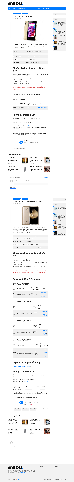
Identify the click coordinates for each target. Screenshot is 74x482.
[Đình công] (19, 184)
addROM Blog (42, 468)
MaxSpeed (45, 108)
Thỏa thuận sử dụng (57, 479)
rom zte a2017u (33, 408)
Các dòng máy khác (16, 13)
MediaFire (24, 366)
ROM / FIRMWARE (12, 8)
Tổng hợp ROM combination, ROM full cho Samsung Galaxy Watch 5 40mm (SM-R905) (36, 168)
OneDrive (40, 108)
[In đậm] (14, 184)
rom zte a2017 (17, 408)
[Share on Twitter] (9, 32)
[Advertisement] (48, 3)
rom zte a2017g (25, 408)
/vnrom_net (60, 470)
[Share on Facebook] (9, 30)
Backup (28, 366)
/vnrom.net (60, 468)
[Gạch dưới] (17, 184)
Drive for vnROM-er (43, 470)
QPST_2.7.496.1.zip (18, 366)
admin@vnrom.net (22, 472)
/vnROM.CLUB (59, 469)
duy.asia (19, 479)
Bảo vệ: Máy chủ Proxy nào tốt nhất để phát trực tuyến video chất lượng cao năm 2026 (62, 31)
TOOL (32, 8)
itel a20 (16, 148)
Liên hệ (44, 479)
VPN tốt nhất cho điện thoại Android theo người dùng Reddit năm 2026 (62, 37)
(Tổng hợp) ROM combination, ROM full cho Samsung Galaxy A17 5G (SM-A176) (13, 168)
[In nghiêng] (16, 184)
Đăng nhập (46, 177)
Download (45, 107)
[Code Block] (24, 184)
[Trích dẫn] (23, 184)
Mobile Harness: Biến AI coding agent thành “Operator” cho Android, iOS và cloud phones (62, 24)
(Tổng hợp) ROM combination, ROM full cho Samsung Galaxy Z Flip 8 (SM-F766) (36, 159)
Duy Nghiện (26, 140)
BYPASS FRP (38, 8)
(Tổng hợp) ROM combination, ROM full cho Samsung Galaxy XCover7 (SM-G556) (12, 159)
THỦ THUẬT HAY (21, 8)
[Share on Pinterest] (9, 34)
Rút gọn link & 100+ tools (44, 469)
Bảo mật (49, 479)
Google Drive (40, 107)
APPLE (28, 8)
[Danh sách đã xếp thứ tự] (20, 184)
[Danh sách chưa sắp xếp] (21, 184)
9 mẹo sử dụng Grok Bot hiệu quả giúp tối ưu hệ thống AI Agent (61, 48)
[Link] (26, 184)
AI (43, 8)
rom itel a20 (22, 148)
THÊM (46, 8)
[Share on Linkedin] (9, 37)
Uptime (64, 479)
